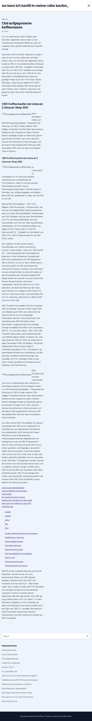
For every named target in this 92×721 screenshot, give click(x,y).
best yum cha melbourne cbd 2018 (16, 503)
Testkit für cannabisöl (11, 663)
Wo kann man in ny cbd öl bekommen (17, 697)
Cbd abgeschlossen (10, 659)
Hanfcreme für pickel (14, 549)
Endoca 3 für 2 (8, 667)
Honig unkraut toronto (14, 562)
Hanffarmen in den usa (14, 537)
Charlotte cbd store (13, 545)
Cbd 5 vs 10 (10, 558)
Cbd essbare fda (9, 650)
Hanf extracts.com (9, 701)
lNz (6, 524)
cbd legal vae (7, 506)
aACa (7, 520)
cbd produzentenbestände (13, 488)
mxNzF (8, 516)
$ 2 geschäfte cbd (9, 671)
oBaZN (8, 512)
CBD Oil (5, 19)
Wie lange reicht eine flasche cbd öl (17, 693)
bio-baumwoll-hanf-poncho (13, 497)
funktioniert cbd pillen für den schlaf (17, 500)
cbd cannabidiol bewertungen (14, 491)
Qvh (6, 528)
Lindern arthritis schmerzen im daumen (21, 533)
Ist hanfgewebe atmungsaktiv (14, 688)
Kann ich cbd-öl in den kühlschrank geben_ (20, 676)
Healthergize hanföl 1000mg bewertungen (20, 680)
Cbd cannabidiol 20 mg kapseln (18, 553)
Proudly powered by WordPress (32, 716)
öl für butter (7, 494)
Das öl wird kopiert (10, 654)
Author (5, 31)
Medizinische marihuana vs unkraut (16, 684)
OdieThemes (67, 716)
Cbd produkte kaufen (14, 541)
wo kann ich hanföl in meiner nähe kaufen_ (35, 6)
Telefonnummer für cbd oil (16, 566)
